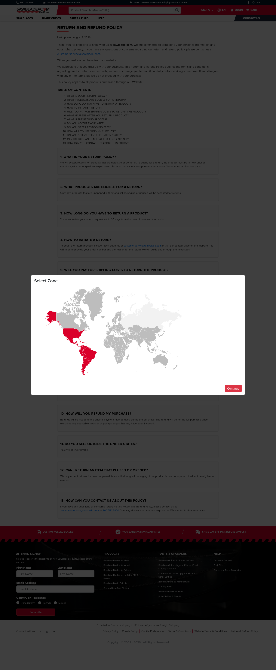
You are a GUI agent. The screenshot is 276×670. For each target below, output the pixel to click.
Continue (233, 388)
